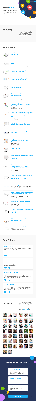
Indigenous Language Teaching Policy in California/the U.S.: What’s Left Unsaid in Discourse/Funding (20, 104)
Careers (25, 18)
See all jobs (18, 396)
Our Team (20, 18)
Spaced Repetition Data (9, 284)
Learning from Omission (16, 148)
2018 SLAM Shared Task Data (11, 272)
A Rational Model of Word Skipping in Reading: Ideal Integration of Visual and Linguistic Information (22, 157)
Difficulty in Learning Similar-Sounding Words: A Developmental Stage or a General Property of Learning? (22, 211)
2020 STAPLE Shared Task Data (11, 260)
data (31, 36)
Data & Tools (15, 18)
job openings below (26, 309)
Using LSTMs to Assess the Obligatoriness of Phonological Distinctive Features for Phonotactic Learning (21, 140)
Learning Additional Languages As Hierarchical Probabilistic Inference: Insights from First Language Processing (22, 194)
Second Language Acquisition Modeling (20, 185)
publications (27, 36)
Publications (9, 18)
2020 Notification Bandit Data (11, 246)
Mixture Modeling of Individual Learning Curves (22, 226)
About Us (4, 18)
